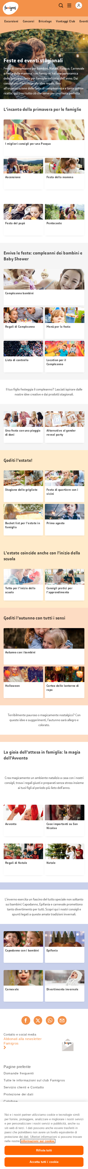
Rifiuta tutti (44, 1150)
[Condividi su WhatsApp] (50, 1020)
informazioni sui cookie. (38, 1141)
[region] (44, 1135)
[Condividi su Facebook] (25, 1020)
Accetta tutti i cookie (44, 1162)
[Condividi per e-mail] (62, 1020)
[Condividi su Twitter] (38, 1020)
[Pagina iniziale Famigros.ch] (11, 8)
